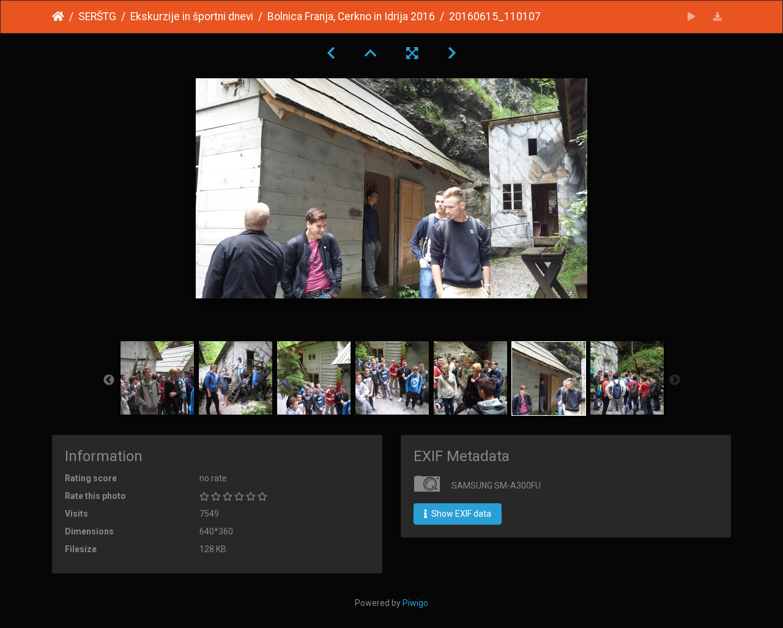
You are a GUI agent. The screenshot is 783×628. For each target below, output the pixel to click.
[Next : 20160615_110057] (452, 53)
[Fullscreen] (412, 53)
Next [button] (675, 380)
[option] (157, 378)
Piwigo (415, 603)
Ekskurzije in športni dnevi (191, 16)
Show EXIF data (460, 514)
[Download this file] (718, 17)
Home (58, 16)
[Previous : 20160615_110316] (331, 53)
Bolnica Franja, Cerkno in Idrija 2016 (351, 16)
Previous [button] (109, 380)
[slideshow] (691, 17)
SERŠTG (97, 16)
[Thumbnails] (371, 53)
